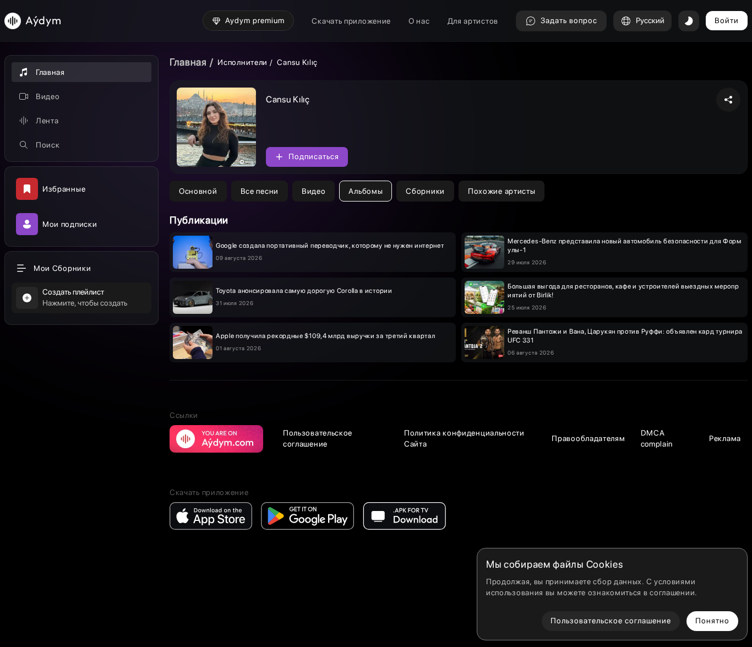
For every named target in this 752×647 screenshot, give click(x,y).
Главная (188, 62)
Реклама (725, 438)
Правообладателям (588, 438)
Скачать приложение (351, 21)
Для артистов (473, 21)
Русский (650, 20)
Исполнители (242, 62)
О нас (419, 21)
